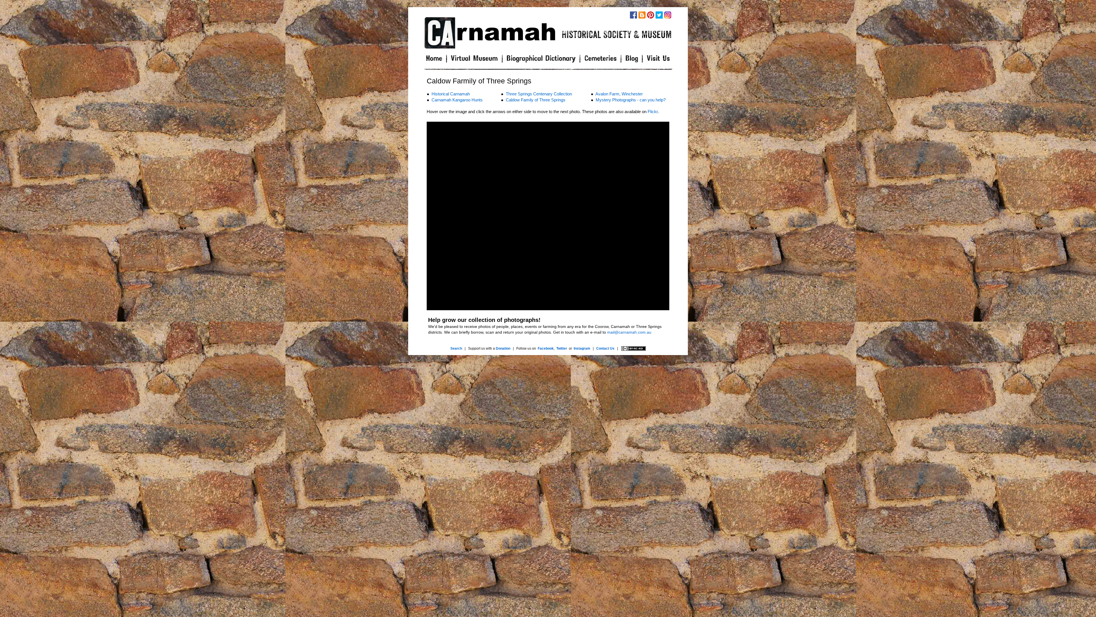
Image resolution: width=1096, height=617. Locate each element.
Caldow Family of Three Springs (535, 99)
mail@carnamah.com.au (629, 332)
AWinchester (619, 93)
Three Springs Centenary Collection (539, 93)
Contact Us (605, 348)
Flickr (653, 111)
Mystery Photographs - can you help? (631, 99)
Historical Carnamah (451, 93)
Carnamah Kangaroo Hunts (457, 99)
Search (456, 348)
